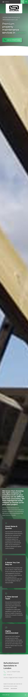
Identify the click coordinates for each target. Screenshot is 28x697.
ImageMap (14, 688)
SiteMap (6, 688)
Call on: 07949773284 (13, 40)
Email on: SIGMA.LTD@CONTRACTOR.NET (13, 676)
